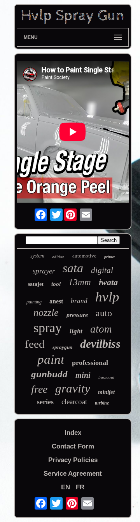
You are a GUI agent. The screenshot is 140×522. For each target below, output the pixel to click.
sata (73, 268)
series (45, 402)
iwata (108, 282)
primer (109, 257)
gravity (72, 388)
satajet (36, 284)
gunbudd (49, 374)
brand (79, 301)
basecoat (106, 377)
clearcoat (74, 402)
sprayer (44, 271)
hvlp (107, 297)
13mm (79, 282)
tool (56, 284)
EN (65, 487)
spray (47, 328)
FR (80, 487)
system (37, 256)
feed (35, 344)
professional (90, 362)
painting (34, 302)
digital (102, 270)
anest (56, 301)
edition (58, 256)
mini (83, 375)
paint (50, 359)
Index (73, 432)
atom (101, 329)
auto (104, 313)
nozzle (46, 312)
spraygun (62, 347)
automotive (84, 256)
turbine (102, 403)
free (39, 389)
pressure (77, 315)
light (76, 331)
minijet (106, 392)
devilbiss (100, 343)
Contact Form (73, 446)
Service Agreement (73, 473)
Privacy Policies (73, 460)
